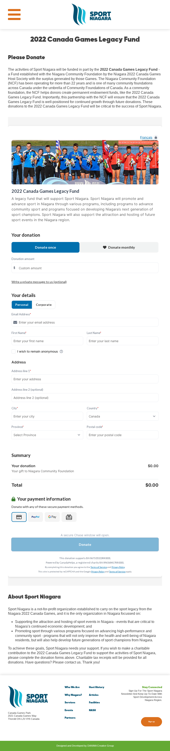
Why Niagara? (73, 695)
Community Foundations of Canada (95, 88)
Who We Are (72, 687)
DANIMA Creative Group (100, 745)
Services (70, 702)
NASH (92, 710)
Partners (70, 718)
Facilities (94, 702)
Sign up (151, 722)
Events (69, 710)
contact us (73, 662)
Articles (94, 695)
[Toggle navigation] (14, 14)
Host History (96, 687)
